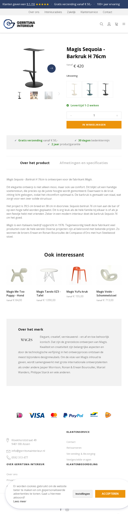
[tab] (35, 162)
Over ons (12, 474)
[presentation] (51, 68)
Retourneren (74, 447)
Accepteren (110, 493)
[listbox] (94, 90)
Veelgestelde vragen (78, 459)
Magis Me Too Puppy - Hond (15, 293)
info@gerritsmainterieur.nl (28, 451)
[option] (74, 89)
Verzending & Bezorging (80, 453)
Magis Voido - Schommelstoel (106, 293)
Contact (71, 441)
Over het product (35, 163)
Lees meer (19, 501)
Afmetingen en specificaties (84, 163)
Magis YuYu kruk (77, 291)
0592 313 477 (20, 457)
